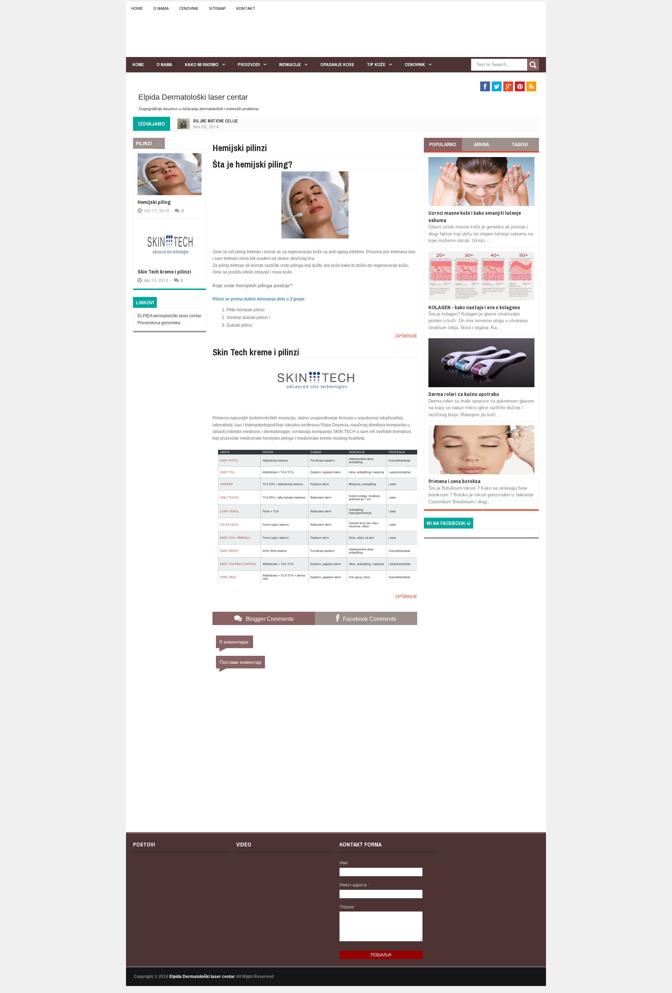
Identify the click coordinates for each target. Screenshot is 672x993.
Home (137, 8)
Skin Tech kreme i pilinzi (164, 271)
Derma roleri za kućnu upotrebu (463, 394)
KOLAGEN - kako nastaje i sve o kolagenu (474, 307)
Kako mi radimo (201, 65)
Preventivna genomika (159, 322)
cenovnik (415, 65)
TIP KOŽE (376, 65)
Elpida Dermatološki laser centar (193, 97)
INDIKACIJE (290, 65)
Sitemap (217, 8)
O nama (161, 8)
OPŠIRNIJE (406, 336)
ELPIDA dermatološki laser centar (169, 315)
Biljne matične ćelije (215, 121)
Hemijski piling (154, 202)
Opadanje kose (337, 65)
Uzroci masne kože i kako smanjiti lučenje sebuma (474, 216)
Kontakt (245, 8)
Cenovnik (188, 8)
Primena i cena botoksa (454, 481)
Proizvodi (249, 65)
